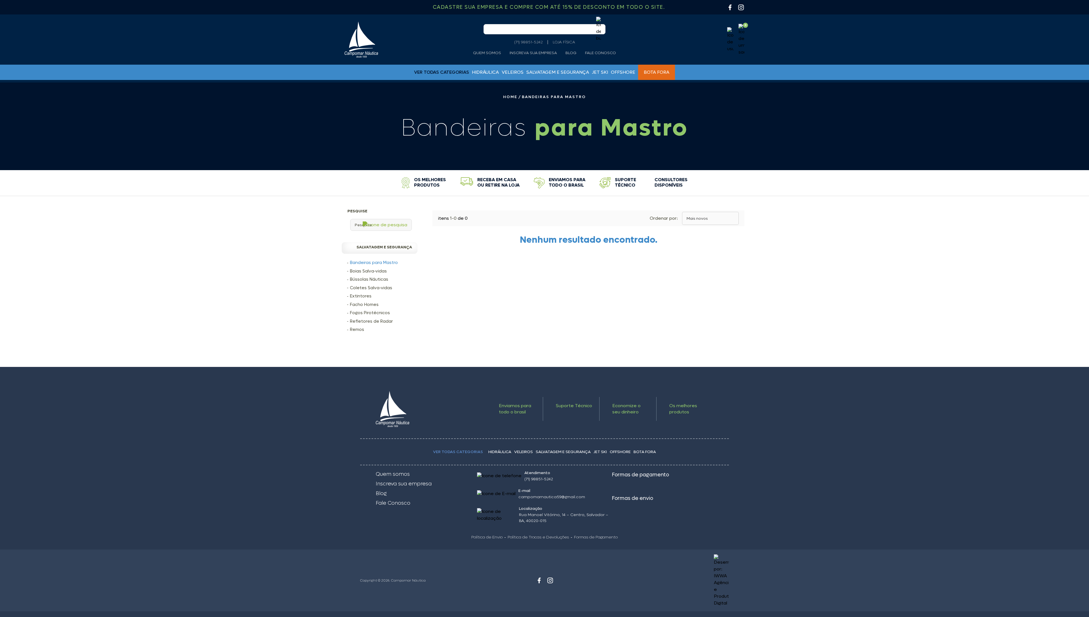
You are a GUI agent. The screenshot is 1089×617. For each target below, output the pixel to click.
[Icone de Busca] (598, 29)
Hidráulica (485, 72)
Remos (357, 329)
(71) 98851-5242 (528, 42)
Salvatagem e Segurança (557, 72)
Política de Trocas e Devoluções (538, 537)
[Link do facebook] (730, 7)
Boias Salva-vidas (368, 271)
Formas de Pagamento (596, 537)
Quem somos (487, 53)
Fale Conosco (600, 53)
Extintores (361, 296)
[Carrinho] (741, 40)
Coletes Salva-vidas (371, 288)
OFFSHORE (623, 72)
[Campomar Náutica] (361, 40)
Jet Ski (600, 72)
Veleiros (513, 72)
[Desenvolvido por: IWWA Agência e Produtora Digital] (683, 580)
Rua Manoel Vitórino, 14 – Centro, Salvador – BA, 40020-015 (563, 517)
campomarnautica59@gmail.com (551, 497)
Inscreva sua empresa (533, 53)
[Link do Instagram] (741, 7)
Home (510, 97)
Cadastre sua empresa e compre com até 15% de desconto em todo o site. (549, 7)
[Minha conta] (730, 39)
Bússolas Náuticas (369, 279)
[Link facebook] (539, 580)
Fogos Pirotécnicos (370, 313)
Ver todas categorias (458, 452)
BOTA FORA (656, 72)
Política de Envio (487, 537)
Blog (571, 53)
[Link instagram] (550, 580)
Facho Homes (364, 304)
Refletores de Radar (371, 321)
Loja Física (564, 42)
